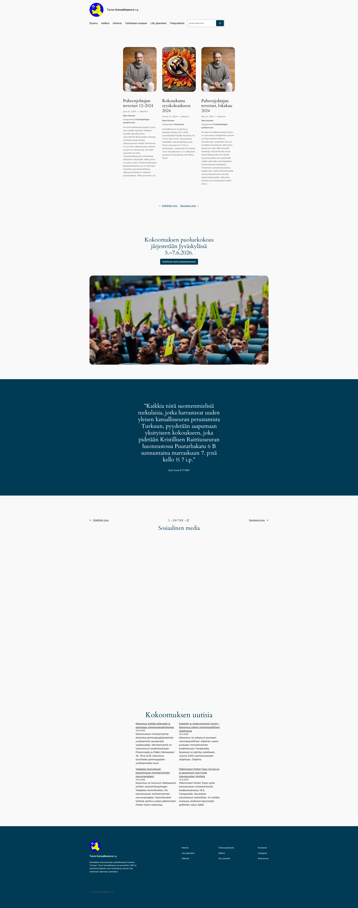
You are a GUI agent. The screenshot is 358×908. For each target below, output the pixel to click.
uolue (179, 261)
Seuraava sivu (189, 205)
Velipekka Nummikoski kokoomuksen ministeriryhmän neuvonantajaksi (153, 773)
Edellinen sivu (168, 205)
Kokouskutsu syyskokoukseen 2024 (176, 105)
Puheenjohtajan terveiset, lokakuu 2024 (216, 105)
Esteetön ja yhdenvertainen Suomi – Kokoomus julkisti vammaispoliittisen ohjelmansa (199, 727)
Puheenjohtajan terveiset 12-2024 (138, 103)
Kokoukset (179, 124)
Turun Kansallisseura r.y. (123, 9)
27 (187, 520)
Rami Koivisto (129, 115)
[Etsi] (220, 23)
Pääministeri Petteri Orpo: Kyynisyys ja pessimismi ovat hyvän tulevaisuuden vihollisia (199, 773)
